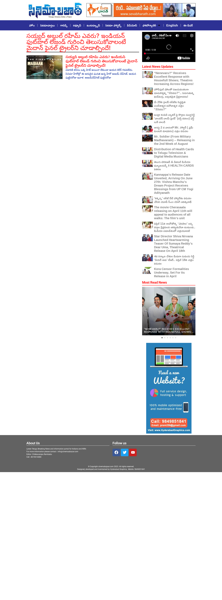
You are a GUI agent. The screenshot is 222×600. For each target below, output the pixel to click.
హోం (32, 25)
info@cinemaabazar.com (68, 451)
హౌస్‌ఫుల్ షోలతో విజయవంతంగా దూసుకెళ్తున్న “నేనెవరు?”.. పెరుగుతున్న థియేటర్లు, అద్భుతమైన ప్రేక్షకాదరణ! (174, 92)
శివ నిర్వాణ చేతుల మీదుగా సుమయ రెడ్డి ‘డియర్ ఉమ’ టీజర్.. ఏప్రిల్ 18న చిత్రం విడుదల (174, 259)
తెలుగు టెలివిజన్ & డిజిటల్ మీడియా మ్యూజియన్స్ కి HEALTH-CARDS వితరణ (174, 165)
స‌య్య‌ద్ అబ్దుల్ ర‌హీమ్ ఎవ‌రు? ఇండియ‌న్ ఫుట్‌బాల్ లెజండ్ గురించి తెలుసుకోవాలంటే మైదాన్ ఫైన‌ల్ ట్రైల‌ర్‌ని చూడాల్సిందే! (101, 62)
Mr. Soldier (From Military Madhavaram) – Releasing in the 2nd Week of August (174, 139)
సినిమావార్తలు (47, 25)
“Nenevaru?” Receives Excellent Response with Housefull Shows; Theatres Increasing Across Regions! (174, 78)
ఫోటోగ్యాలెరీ (149, 25)
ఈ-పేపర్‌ (188, 25)
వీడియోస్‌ (132, 25)
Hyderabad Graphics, (119, 469)
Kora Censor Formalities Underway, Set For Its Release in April (171, 272)
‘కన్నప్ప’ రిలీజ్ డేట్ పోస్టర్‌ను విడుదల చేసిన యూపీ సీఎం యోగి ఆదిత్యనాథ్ (172, 200)
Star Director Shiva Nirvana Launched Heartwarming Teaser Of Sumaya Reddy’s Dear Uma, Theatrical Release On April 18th (173, 243)
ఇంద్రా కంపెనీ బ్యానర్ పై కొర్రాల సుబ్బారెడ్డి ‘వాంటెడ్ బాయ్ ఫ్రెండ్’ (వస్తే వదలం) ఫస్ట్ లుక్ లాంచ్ (174, 118)
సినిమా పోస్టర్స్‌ (113, 25)
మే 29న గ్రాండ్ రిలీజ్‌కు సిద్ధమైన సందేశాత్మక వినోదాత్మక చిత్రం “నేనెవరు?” (170, 105)
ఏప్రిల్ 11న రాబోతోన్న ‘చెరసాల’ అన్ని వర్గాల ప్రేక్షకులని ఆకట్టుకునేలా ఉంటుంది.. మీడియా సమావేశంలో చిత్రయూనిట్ (174, 227)
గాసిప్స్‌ (64, 25)
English (172, 25)
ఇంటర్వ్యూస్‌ (93, 25)
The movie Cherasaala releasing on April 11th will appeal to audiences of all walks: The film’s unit (173, 212)
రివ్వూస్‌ (77, 25)
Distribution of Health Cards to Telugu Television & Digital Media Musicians (174, 152)
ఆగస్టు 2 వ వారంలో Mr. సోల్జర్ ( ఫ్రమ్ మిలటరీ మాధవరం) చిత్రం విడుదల (173, 129)
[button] (164, 337)
